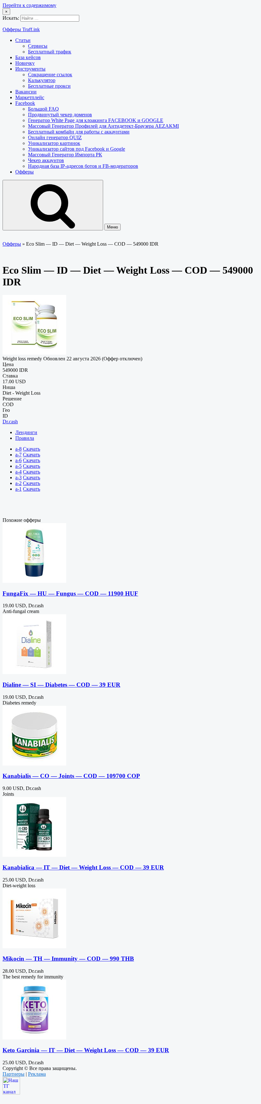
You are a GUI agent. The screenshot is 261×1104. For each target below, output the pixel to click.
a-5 (18, 466)
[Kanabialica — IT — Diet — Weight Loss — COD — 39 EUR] (34, 855)
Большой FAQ (43, 109)
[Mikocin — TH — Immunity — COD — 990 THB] (34, 946)
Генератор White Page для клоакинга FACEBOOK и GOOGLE (95, 120)
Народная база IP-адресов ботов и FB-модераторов (83, 166)
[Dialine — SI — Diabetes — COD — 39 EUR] (34, 672)
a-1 (18, 489)
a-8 (18, 449)
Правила (24, 438)
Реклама (37, 1074)
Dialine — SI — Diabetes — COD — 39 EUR (61, 684)
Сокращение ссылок (50, 74)
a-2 (18, 483)
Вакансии (26, 91)
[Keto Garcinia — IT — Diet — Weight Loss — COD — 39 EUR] (34, 1037)
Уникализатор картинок (54, 143)
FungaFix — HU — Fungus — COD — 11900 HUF (70, 593)
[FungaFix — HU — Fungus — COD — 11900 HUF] (34, 581)
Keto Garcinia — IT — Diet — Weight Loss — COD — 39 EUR (86, 1050)
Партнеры (14, 1074)
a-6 (18, 460)
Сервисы (37, 46)
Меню (112, 227)
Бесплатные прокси (49, 86)
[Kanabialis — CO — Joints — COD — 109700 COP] (34, 764)
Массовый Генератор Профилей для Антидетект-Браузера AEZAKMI (103, 126)
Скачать (31, 449)
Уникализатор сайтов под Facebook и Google (76, 149)
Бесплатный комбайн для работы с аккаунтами (79, 131)
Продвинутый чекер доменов (60, 114)
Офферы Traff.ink (21, 29)
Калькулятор (41, 80)
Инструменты (30, 69)
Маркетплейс (29, 97)
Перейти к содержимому (29, 5)
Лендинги (26, 432)
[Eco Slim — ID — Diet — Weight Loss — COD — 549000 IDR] (34, 353)
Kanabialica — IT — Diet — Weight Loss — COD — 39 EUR (83, 867)
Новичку (25, 63)
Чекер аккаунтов (46, 160)
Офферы (24, 171)
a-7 (18, 454)
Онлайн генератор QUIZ (55, 137)
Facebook (25, 103)
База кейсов (28, 57)
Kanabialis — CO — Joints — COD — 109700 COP (71, 776)
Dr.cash (10, 421)
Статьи (23, 40)
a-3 (18, 477)
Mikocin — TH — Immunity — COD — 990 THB (68, 958)
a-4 (18, 471)
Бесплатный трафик (49, 51)
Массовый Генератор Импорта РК (65, 154)
